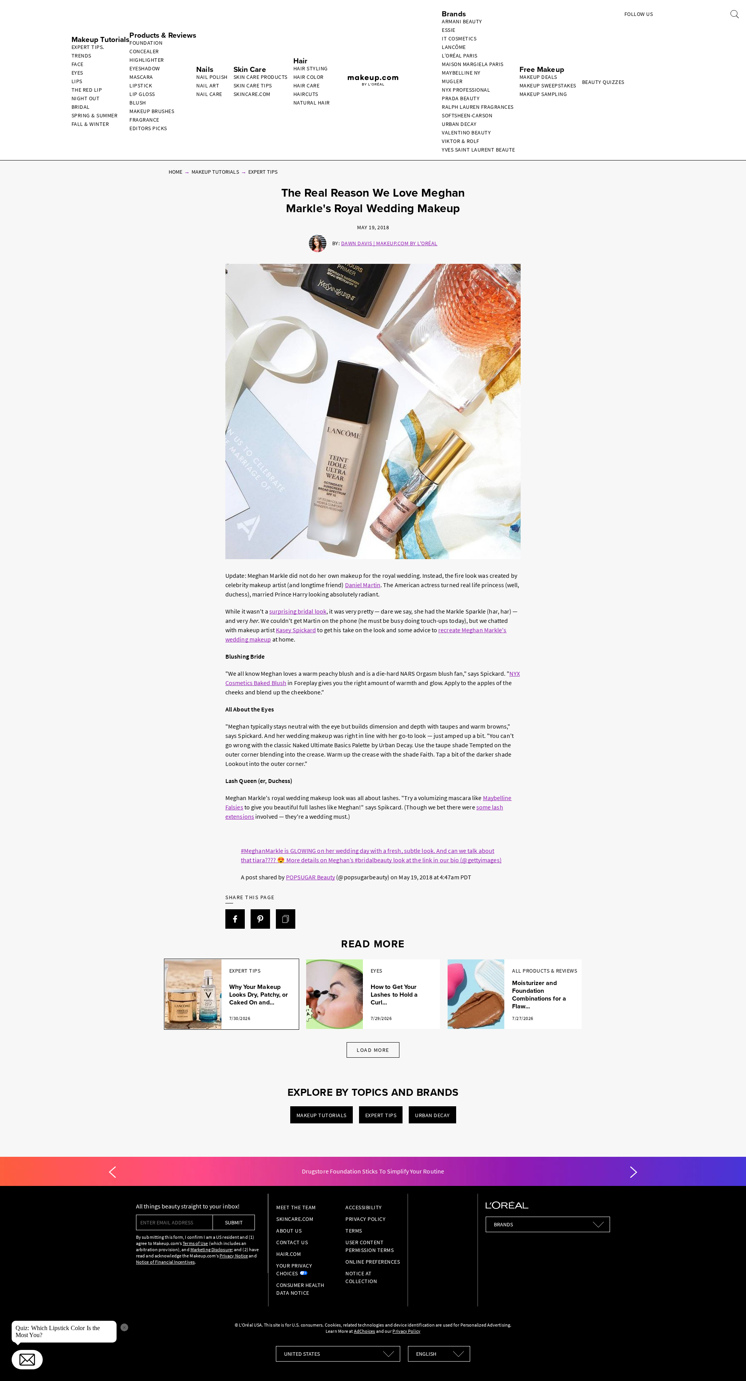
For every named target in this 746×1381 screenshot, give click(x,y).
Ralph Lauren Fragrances (478, 106)
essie (448, 29)
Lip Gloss (142, 94)
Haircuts (305, 94)
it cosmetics (459, 38)
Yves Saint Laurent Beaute (478, 149)
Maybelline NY (461, 72)
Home (175, 171)
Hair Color (308, 76)
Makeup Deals (538, 76)
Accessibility (363, 1207)
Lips (76, 81)
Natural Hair (311, 102)
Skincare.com (252, 94)
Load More (373, 1049)
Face (77, 64)
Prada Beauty (460, 98)
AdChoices (364, 1331)
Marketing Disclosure (211, 1249)
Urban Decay (459, 123)
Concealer (144, 51)
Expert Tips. (87, 47)
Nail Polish (212, 76)
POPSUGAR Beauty (310, 877)
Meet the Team (296, 1207)
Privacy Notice (234, 1256)
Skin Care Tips (253, 85)
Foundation (145, 42)
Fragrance (144, 119)
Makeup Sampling (543, 94)
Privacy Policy (365, 1218)
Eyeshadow (144, 68)
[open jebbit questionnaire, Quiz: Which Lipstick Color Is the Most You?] (27, 1359)
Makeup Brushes (151, 111)
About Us (289, 1230)
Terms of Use (195, 1243)
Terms (353, 1230)
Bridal (80, 106)
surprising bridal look (297, 611)
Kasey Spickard (296, 630)
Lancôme (454, 47)
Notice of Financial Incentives (165, 1262)
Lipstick (140, 85)
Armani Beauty (462, 21)
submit (234, 1222)
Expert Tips (263, 171)
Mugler (452, 81)
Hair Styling (310, 68)
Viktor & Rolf (460, 141)
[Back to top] (728, 1363)
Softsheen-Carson (467, 115)
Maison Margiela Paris (473, 64)
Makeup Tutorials (215, 171)
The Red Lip (86, 89)
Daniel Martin (362, 585)
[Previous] (112, 1172)
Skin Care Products (261, 76)
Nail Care (209, 94)
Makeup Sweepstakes (547, 85)
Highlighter (146, 59)
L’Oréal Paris (460, 55)
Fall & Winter (90, 123)
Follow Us (638, 13)
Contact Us (292, 1242)
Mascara (141, 76)
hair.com (288, 1253)
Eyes (77, 72)
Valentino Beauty (466, 132)
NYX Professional (466, 89)
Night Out (85, 98)
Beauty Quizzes (603, 81)
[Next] (634, 1172)
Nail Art (207, 85)
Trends (81, 55)
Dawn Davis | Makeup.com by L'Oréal (389, 243)
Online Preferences (372, 1261)
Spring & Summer (94, 115)
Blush (137, 102)
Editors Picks (148, 128)
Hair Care (306, 85)
